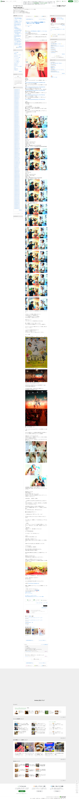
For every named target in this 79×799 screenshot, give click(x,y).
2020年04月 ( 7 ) (16, 124)
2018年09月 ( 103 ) (17, 148)
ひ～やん (26, 656)
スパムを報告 (33, 798)
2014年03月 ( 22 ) (17, 208)
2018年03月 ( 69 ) (17, 154)
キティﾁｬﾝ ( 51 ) (16, 62)
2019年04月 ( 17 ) (17, 139)
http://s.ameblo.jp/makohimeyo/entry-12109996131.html (35, 82)
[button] (77, 788)
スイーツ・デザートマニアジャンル (20, 707)
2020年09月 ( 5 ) (16, 117)
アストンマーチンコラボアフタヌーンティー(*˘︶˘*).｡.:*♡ (33, 617)
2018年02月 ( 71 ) (16, 156)
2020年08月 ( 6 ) (16, 119)
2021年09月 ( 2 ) (16, 102)
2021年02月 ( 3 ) (16, 111)
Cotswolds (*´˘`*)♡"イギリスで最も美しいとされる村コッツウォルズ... (18, 22)
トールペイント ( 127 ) (17, 54)
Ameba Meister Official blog (55, 71)
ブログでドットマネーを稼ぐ (39, 596)
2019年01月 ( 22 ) (16, 143)
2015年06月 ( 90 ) (17, 189)
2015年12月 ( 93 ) (16, 181)
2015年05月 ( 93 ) (17, 190)
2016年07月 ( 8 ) (16, 172)
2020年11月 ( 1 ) (16, 115)
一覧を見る (63, 73)
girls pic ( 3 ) (16, 68)
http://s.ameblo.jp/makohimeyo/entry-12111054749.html (35, 90)
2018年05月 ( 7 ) (16, 152)
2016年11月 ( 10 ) (16, 168)
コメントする (37, 659)
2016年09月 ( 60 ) (17, 171)
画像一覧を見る (19, 47)
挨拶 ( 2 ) (15, 53)
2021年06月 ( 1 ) (16, 106)
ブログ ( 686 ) (16, 52)
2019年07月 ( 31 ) (17, 135)
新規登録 (70, 1)
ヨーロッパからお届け (52, 721)
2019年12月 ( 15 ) (16, 129)
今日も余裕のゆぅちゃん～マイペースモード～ (57, 69)
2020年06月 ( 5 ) (16, 121)
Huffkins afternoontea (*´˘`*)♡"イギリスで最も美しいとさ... (18, 19)
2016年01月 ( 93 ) (17, 180)
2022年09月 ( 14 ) (17, 97)
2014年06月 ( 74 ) (17, 204)
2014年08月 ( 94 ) (17, 202)
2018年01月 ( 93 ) (17, 157)
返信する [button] (46, 651)
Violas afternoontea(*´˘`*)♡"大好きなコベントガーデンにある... (18, 33)
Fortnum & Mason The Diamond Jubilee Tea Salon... (17, 25)
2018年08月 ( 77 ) (17, 149)
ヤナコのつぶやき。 (54, 50)
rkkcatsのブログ (53, 48)
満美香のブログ (53, 67)
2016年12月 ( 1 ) (16, 167)
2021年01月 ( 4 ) (16, 112)
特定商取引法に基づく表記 (58, 798)
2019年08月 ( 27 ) (17, 134)
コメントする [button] (37, 600)
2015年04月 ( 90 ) (17, 191)
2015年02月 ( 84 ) (17, 194)
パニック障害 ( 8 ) (16, 61)
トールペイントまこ (28, 651)
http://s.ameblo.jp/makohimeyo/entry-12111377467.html (35, 94)
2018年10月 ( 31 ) (16, 147)
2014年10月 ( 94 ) (17, 199)
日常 (28, 26)
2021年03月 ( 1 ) (16, 110)
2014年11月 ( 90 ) (16, 198)
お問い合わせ (38, 798)
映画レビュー (16, 721)
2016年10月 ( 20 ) (17, 170)
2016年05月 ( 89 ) (17, 175)
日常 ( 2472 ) (16, 56)
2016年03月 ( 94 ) (17, 177)
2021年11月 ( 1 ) (16, 101)
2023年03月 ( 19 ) (17, 89)
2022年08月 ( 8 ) (16, 98)
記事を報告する (45, 607)
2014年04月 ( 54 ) (17, 207)
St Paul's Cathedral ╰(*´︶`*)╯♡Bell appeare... (18, 41)
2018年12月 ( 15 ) (16, 144)
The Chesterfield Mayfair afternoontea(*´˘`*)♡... (18, 31)
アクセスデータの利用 (49, 798)
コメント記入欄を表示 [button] (44, 644)
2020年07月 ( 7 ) (16, 120)
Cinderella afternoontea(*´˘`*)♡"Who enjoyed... (17, 28)
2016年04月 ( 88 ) (17, 176)
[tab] (20, 707)
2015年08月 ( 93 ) (17, 186)
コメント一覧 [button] (45, 602)
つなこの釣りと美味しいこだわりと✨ (56, 43)
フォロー (33, 612)
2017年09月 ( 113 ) (17, 162)
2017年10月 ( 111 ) (17, 161)
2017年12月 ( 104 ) (17, 158)
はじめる (22, 791)
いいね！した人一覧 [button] (39, 602)
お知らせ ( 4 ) (16, 63)
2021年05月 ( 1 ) (16, 107)
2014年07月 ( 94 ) (17, 203)
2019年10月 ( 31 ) (16, 131)
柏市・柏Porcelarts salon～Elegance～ (56, 63)
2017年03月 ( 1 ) (16, 166)
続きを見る (63, 25)
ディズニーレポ (34, 721)
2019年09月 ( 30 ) (17, 133)
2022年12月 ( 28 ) (16, 93)
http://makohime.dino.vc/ (29, 596)
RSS (52, 76)
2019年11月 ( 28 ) (16, 130)
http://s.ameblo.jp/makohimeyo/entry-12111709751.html (35, 99)
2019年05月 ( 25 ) (17, 138)
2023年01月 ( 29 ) (17, 92)
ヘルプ (65, 798)
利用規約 (43, 798)
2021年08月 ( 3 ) (16, 103)
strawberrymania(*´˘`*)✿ (29, 622)
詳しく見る (39, 791)
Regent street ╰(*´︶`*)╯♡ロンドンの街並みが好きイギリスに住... (18, 44)
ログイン (76, 1)
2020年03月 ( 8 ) (16, 125)
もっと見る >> (27, 624)
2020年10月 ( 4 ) (16, 116)
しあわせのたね (53, 52)
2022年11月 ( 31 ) (16, 94)
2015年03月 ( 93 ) (17, 193)
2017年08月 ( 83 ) (17, 163)
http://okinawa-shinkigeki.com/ (33, 583)
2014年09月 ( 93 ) (17, 200)
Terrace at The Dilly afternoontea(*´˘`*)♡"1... (18, 39)
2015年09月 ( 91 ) (16, 185)
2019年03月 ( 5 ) (16, 140)
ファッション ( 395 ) (17, 57)
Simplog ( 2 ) (16, 69)
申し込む (57, 791)
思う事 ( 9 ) (15, 65)
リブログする (44, 600)
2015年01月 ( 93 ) (17, 195)
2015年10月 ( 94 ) (17, 184)
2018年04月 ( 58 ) (17, 153)
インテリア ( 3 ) (16, 58)
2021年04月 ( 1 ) (16, 108)
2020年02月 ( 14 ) (17, 126)
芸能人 (28, 707)
